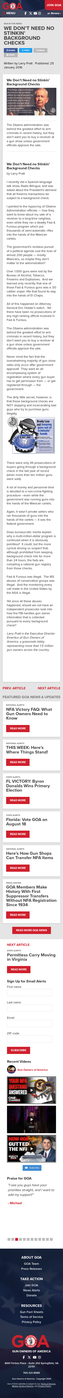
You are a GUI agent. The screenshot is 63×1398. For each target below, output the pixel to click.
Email (41, 50)
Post (27, 50)
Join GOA (54, 5)
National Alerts (15, 705)
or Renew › (54, 13)
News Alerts (31, 1290)
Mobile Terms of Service (22, 1386)
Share (11, 50)
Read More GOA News (31, 930)
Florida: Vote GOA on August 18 (26, 821)
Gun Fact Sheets (31, 1312)
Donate (31, 1295)
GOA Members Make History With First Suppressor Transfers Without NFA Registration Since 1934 (31, 896)
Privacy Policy (31, 1322)
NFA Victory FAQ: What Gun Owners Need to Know (29, 714)
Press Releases (31, 1269)
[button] (9, 1239)
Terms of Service (31, 1317)
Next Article (49, 688)
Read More (18, 728)
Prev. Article (14, 688)
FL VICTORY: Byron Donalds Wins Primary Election (28, 785)
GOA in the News (13, 23)
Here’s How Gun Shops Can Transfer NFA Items (29, 855)
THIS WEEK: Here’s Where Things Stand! (27, 749)
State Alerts (13, 777)
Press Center (13, 883)
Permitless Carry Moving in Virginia (31, 957)
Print (12, 55)
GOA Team (31, 1264)
